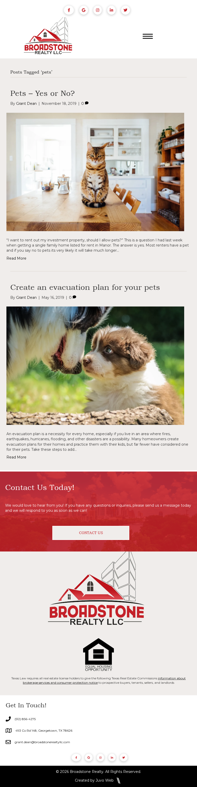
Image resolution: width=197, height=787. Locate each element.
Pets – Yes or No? (42, 93)
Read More (16, 258)
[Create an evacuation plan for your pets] (95, 365)
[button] (90, 533)
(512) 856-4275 (25, 719)
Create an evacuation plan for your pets (85, 287)
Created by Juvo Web (94, 780)
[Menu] (148, 36)
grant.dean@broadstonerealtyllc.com (42, 742)
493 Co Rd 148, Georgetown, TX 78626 (43, 730)
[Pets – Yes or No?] (95, 171)
